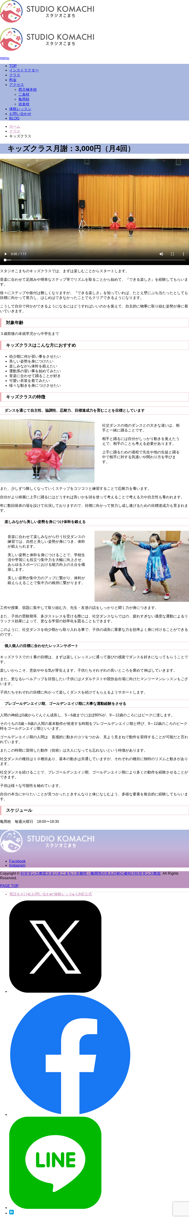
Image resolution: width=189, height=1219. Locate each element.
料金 (13, 80)
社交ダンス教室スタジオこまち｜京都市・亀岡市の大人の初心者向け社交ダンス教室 (91, 873)
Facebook (17, 861)
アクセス (16, 85)
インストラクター (24, 70)
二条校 (24, 94)
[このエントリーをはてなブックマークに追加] (11, 1213)
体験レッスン (20, 109)
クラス (14, 75)
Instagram (17, 865)
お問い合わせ (20, 114)
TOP (13, 66)
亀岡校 (24, 99)
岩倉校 (24, 104)
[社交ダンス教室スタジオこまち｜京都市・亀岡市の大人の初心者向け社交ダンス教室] (47, 21)
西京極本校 (27, 89)
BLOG (14, 118)
